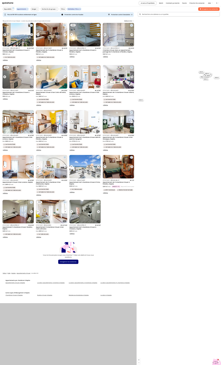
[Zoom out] (138, 362)
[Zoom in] (138, 359)
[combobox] (179, 14)
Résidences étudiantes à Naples (79, 295)
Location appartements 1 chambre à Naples (51, 283)
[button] (210, 3)
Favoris (184, 3)
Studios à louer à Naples (44, 295)
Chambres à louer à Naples (14, 295)
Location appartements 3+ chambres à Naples (115, 283)
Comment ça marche (172, 3)
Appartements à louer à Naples (15, 283)
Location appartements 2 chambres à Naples (83, 283)
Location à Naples (106, 295)
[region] (179, 188)
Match (161, 3)
